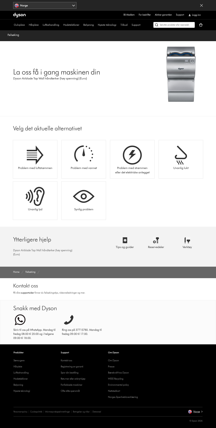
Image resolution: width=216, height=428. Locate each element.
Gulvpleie (19, 24)
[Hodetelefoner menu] (81, 25)
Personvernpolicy (20, 411)
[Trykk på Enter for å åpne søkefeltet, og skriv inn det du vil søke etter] (174, 25)
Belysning (88, 24)
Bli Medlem (129, 14)
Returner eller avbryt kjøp (73, 378)
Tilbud (124, 24)
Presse (111, 366)
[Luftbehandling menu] (61, 25)
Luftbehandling (51, 24)
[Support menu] (142, 25)
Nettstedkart (114, 391)
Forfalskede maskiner (71, 384)
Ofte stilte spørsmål (70, 391)
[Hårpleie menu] (40, 25)
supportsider (27, 292)
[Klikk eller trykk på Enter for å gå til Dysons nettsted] (19, 15)
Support (180, 14)
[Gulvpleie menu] (26, 25)
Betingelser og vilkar (81, 411)
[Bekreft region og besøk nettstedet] (201, 5)
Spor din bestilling (69, 372)
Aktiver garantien (163, 14)
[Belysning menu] (95, 25)
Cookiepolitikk (36, 411)
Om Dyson (113, 360)
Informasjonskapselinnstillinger (57, 411)
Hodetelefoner (71, 24)
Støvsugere (19, 360)
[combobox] (44, 5)
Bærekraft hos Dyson (118, 372)
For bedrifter (145, 14)
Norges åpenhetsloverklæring (123, 397)
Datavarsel (96, 411)
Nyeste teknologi (107, 24)
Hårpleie (34, 24)
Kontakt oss (66, 360)
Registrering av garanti (72, 366)
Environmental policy (118, 384)
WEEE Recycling (115, 378)
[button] (195, 412)
